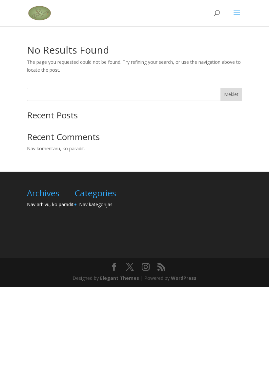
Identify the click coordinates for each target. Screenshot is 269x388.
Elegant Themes (119, 278)
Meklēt (231, 94)
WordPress (184, 278)
